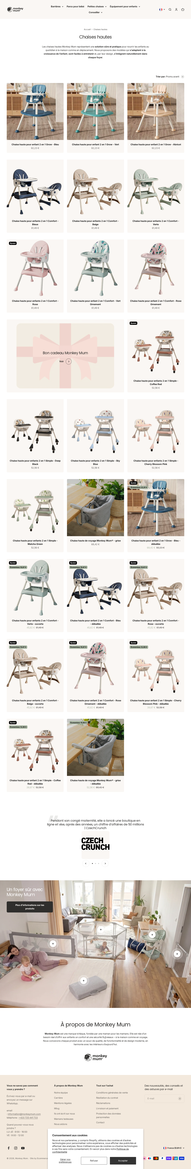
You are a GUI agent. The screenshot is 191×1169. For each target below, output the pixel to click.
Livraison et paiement (107, 1108)
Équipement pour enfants (123, 6)
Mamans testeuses (63, 1118)
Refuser (94, 1160)
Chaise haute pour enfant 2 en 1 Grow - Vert (95, 144)
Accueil (87, 29)
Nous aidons (60, 1124)
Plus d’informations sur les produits (29, 907)
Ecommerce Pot (44, 1158)
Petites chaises (96, 6)
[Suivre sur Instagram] (16, 1148)
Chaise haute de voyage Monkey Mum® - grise (95, 540)
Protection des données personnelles (108, 1115)
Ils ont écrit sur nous (64, 1113)
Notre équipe (61, 1092)
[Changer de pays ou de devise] (162, 9)
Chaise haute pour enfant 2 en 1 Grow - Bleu (35, 144)
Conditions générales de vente (112, 1092)
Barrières (56, 6)
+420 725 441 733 (28, 1117)
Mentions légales (63, 1103)
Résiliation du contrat (107, 1097)
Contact (100, 1122)
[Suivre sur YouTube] (23, 1148)
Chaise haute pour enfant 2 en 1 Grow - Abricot (156, 144)
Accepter (123, 1160)
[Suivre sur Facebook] (8, 1148)
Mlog (56, 1108)
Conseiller (94, 12)
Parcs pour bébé (75, 6)
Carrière (58, 1097)
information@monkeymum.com (24, 1114)
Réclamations (103, 1103)
